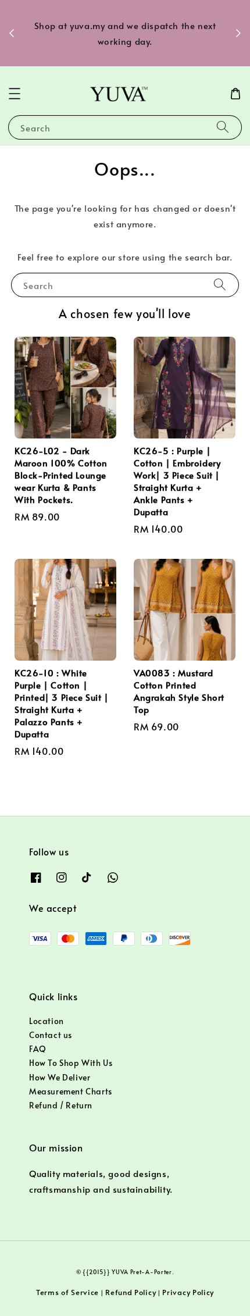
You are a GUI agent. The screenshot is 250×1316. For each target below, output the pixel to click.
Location (46, 1020)
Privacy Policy (188, 1292)
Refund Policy (130, 1292)
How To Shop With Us (70, 1062)
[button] (14, 93)
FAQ (38, 1048)
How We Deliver (59, 1077)
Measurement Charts (70, 1091)
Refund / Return (60, 1105)
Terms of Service (67, 1292)
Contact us (50, 1034)
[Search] (222, 127)
